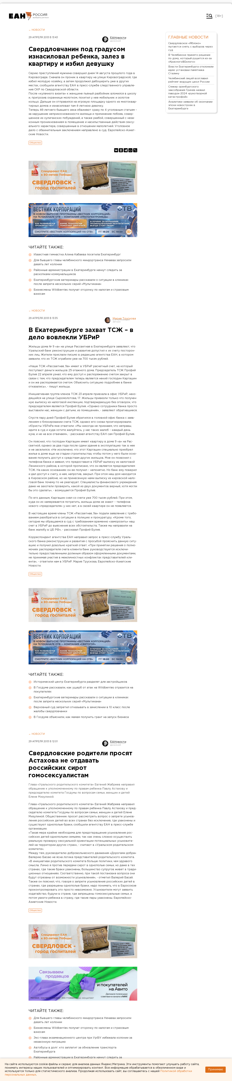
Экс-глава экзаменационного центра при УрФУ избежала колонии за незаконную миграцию (83, 1040)
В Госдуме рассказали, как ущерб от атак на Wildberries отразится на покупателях (83, 689)
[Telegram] (126, 150)
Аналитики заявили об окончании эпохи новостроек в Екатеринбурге (190, 105)
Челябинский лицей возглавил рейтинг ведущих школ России (189, 80)
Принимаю (215, 1069)
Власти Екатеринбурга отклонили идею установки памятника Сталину (190, 70)
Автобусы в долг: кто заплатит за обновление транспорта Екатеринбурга (75, 1049)
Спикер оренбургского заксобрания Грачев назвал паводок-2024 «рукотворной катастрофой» (187, 92)
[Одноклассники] (121, 150)
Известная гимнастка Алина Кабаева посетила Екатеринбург (77, 254)
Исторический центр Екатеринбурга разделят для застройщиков (80, 682)
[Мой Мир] (130, 150)
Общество (35, 143)
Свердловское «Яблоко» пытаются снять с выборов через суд (190, 46)
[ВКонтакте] (116, 150)
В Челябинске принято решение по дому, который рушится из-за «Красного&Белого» (190, 58)
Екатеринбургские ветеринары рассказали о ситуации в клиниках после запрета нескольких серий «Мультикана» (81, 282)
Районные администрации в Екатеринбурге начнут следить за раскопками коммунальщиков (78, 272)
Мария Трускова (124, 318)
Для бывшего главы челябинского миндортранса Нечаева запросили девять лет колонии (82, 262)
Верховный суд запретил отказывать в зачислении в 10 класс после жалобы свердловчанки (82, 709)
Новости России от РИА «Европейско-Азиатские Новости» (20, 16)
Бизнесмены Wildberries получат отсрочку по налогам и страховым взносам (81, 292)
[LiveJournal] (135, 150)
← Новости (37, 30)
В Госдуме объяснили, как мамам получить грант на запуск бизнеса (81, 717)
